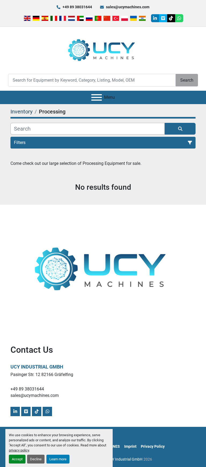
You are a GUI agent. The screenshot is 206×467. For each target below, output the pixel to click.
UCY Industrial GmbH (36, 367)
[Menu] (96, 97)
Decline (36, 459)
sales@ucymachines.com (127, 7)
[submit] (180, 129)
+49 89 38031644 (77, 7)
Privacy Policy (153, 446)
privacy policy (19, 450)
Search (186, 80)
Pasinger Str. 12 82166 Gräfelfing (41, 374)
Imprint (130, 446)
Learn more (58, 459)
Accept (17, 459)
